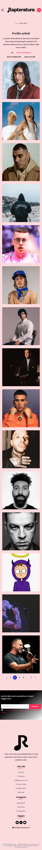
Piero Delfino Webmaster (12, 846)
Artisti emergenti (14, 57)
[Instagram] (21, 822)
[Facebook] (17, 822)
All (12, 53)
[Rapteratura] (21, 10)
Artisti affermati (24, 53)
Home (17, 23)
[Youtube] (24, 822)
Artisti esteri (29, 57)
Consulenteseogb (21, 847)
